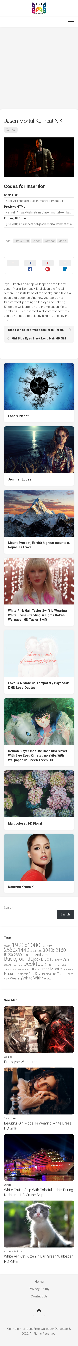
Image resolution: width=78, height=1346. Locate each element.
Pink (18, 973)
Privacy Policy (39, 1289)
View (6, 978)
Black (35, 959)
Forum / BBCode (15, 218)
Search (8, 907)
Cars (66, 959)
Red (31, 974)
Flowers (9, 969)
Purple (24, 974)
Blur (52, 959)
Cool (15, 965)
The (53, 973)
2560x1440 (16, 950)
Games (11, 129)
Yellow (46, 978)
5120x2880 (13, 955)
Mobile (56, 969)
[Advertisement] (39, 68)
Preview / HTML (14, 206)
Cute (20, 965)
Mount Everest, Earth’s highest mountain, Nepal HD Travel (39, 545)
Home (39, 1282)
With (37, 978)
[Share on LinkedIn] (65, 265)
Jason (37, 241)
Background (17, 959)
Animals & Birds (13, 1251)
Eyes (63, 964)
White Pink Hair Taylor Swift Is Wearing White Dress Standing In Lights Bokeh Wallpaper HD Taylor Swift (37, 615)
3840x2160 (22, 241)
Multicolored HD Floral (25, 823)
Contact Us (39, 1296)
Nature (9, 973)
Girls (36, 969)
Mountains (67, 969)
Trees (61, 974)
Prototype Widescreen (21, 1062)
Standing (46, 973)
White (27, 978)
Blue (45, 959)
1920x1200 (48, 946)
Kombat (49, 241)
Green (45, 969)
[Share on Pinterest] (47, 265)
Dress (48, 965)
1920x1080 (26, 945)
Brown (58, 959)
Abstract (28, 955)
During (56, 965)
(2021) (7, 946)
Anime (44, 955)
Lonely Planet (18, 416)
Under (69, 973)
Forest (17, 969)
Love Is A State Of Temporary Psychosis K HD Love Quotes (39, 685)
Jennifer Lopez (19, 479)
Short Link (11, 195)
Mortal (62, 241)
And (38, 955)
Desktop (33, 963)
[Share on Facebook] (30, 265)
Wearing (16, 978)
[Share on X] (13, 265)
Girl (32, 969)
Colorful (8, 965)
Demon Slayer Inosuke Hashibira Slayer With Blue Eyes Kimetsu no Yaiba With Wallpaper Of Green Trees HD (37, 755)
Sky (37, 974)
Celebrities (10, 1118)
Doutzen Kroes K (21, 887)
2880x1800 (36, 950)
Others (8, 1184)
